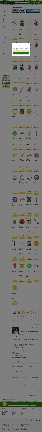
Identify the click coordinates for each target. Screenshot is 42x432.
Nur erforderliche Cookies (21, 54)
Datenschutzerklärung (16, 49)
